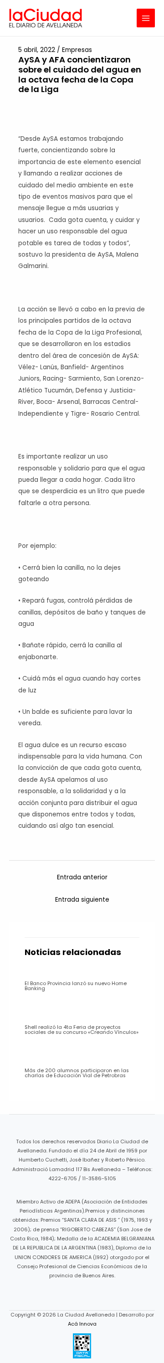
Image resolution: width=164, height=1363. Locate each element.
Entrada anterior (82, 877)
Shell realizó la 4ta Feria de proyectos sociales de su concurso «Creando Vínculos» (81, 1030)
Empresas (77, 50)
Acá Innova (82, 1324)
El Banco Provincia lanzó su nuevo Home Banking (76, 986)
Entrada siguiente (82, 899)
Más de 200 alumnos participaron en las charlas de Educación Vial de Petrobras (77, 1073)
